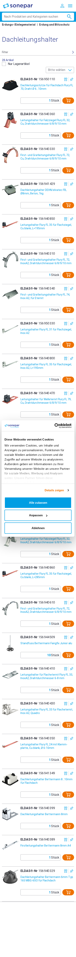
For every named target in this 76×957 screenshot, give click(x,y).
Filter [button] (5, 52)
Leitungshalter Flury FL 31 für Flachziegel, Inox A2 (46, 331)
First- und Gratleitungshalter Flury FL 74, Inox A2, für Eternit (45, 296)
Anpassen (36, 515)
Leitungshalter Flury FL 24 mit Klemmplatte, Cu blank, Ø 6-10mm (43, 746)
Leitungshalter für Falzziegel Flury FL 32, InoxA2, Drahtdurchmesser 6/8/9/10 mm (46, 540)
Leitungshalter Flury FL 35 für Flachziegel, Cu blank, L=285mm (46, 575)
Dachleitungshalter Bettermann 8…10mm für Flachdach (46, 781)
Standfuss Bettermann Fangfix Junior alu (46, 643)
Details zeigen (54, 490)
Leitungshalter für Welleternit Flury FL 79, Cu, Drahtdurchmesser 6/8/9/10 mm (45, 401)
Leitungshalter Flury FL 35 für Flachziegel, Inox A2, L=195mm (46, 366)
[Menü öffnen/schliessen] (70, 6)
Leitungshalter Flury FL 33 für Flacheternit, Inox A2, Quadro (46, 711)
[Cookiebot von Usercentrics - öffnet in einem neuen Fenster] (55, 425)
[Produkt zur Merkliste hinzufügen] (71, 79)
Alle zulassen (38, 502)
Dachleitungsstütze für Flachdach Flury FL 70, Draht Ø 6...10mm (46, 87)
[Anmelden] (62, 6)
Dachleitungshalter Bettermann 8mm (44, 814)
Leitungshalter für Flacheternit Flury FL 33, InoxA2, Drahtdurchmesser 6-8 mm (46, 676)
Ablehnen (38, 527)
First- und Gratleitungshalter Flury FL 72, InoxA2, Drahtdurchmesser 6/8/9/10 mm (46, 261)
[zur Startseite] (20, 5)
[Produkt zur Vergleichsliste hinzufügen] (65, 79)
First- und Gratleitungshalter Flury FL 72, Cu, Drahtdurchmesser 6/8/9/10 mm (45, 156)
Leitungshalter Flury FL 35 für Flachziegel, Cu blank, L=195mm (46, 226)
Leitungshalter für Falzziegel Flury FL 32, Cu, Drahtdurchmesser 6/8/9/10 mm (45, 122)
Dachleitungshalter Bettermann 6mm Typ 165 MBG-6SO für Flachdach (46, 878)
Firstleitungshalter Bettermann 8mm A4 (45, 845)
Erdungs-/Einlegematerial (18, 24)
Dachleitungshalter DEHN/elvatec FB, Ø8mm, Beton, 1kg (43, 191)
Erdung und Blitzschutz (54, 24)
